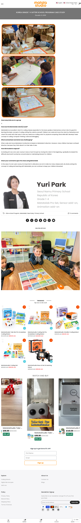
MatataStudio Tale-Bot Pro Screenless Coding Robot (13, 333)
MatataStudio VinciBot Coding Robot (67, 332)
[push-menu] (2, 4)
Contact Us (44, 479)
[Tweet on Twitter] (31, 220)
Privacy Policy (5, 496)
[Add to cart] (24, 328)
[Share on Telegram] (44, 220)
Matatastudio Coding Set (9, 365)
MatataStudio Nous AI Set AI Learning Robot (40, 366)
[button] (2, 306)
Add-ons (4, 485)
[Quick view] (24, 324)
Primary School (39, 213)
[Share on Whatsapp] (49, 220)
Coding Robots (5, 479)
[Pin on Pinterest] (36, 220)
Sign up (40, 463)
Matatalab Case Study (27, 213)
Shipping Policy (5, 502)
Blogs (43, 482)
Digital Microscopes (7, 482)
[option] (40, 409)
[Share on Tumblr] (40, 220)
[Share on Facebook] (27, 220)
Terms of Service (6, 505)
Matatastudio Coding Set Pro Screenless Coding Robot (37, 333)
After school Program (12, 213)
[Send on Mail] (53, 220)
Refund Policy (5, 499)
